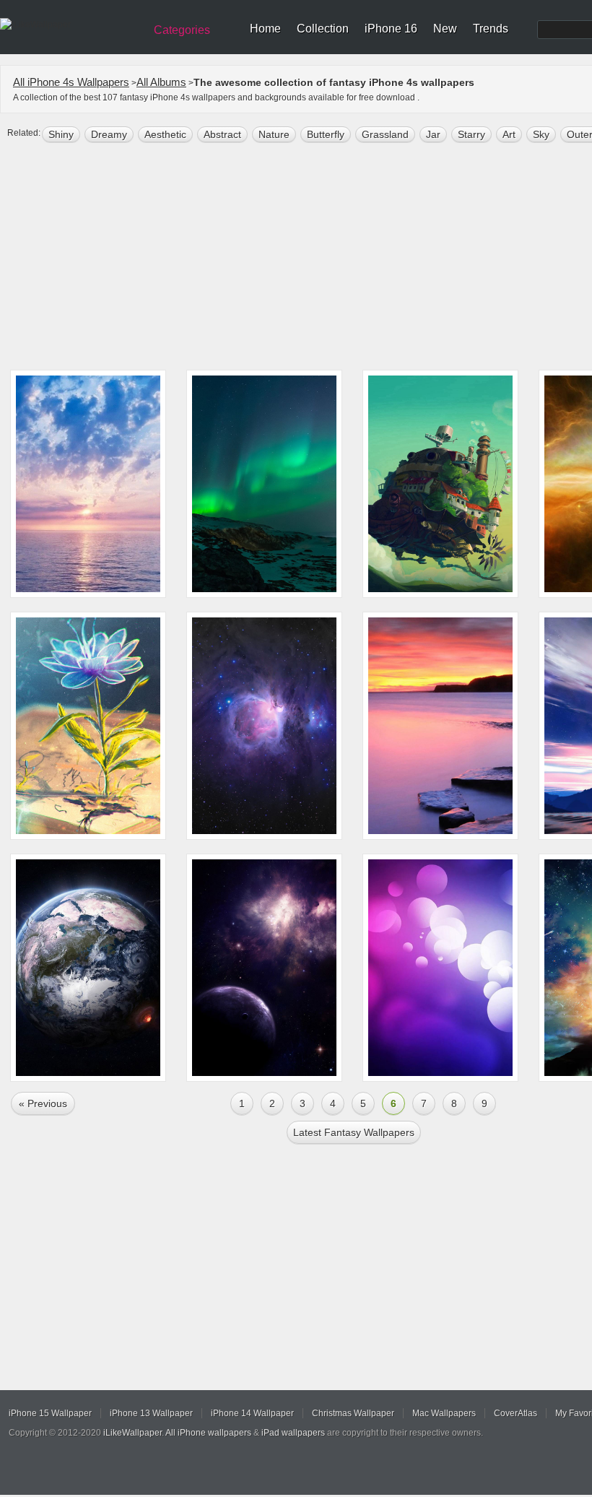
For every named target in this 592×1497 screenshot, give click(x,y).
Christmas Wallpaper (353, 1413)
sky (541, 134)
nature (274, 134)
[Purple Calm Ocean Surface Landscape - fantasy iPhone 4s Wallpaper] (440, 725)
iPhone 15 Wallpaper (50, 1413)
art (508, 134)
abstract (222, 134)
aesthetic (165, 134)
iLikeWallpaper (132, 1433)
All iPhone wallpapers (208, 1433)
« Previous (43, 1103)
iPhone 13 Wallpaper (151, 1413)
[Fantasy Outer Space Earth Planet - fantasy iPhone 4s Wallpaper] (88, 967)
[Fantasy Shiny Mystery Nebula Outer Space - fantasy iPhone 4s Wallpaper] (264, 725)
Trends (490, 28)
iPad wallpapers (293, 1433)
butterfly (325, 134)
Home (265, 28)
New (445, 28)
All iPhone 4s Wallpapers (71, 82)
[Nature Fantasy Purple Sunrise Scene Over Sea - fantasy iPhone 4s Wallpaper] (88, 484)
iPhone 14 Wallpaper (252, 1413)
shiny (61, 134)
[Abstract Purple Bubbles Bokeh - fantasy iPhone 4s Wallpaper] (440, 967)
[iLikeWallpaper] (70, 24)
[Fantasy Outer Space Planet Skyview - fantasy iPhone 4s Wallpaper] (264, 967)
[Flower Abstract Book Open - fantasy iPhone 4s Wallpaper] (88, 725)
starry (471, 134)
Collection (323, 28)
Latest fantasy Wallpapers (353, 1132)
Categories (182, 30)
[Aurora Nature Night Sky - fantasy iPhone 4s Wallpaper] (264, 484)
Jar (433, 134)
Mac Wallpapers (444, 1413)
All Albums (161, 82)
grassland (385, 134)
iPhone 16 (391, 28)
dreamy (109, 134)
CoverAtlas (515, 1413)
